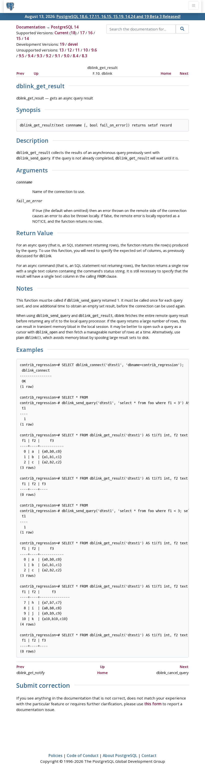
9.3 (39, 55)
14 (26, 38)
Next (184, 73)
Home (166, 73)
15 (18, 38)
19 (62, 44)
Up (36, 73)
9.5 (21, 55)
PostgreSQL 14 (64, 26)
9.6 (94, 49)
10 (85, 49)
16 (90, 32)
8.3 (84, 55)
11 (77, 49)
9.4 (30, 55)
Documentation (30, 26)
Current (61, 32)
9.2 (48, 55)
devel (73, 44)
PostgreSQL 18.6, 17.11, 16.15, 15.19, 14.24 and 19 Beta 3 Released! (118, 16)
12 (69, 49)
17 (82, 32)
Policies (55, 755)
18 (73, 32)
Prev (20, 73)
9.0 (66, 55)
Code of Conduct (82, 755)
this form (153, 703)
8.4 (75, 55)
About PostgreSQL (120, 755)
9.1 (57, 55)
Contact (149, 755)
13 (61, 49)
